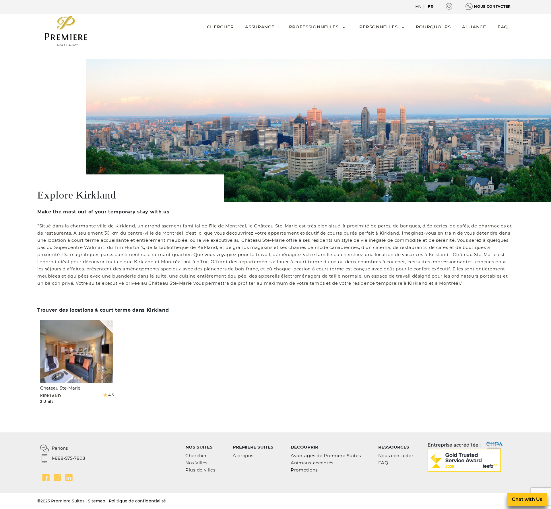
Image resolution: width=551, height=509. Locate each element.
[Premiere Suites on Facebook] (46, 477)
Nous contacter (492, 6)
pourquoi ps (433, 27)
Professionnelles (314, 27)
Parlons (60, 448)
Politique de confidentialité (137, 501)
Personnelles (378, 27)
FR (431, 6)
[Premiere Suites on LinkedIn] (69, 477)
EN (418, 6)
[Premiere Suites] (66, 31)
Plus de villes (200, 470)
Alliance (474, 27)
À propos (243, 455)
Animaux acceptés (312, 462)
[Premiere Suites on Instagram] (57, 477)
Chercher (220, 27)
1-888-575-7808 (68, 458)
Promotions (304, 470)
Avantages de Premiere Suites (326, 455)
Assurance (259, 27)
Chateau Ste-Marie (60, 388)
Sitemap (96, 501)
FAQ (503, 27)
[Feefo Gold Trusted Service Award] (464, 460)
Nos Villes (196, 462)
